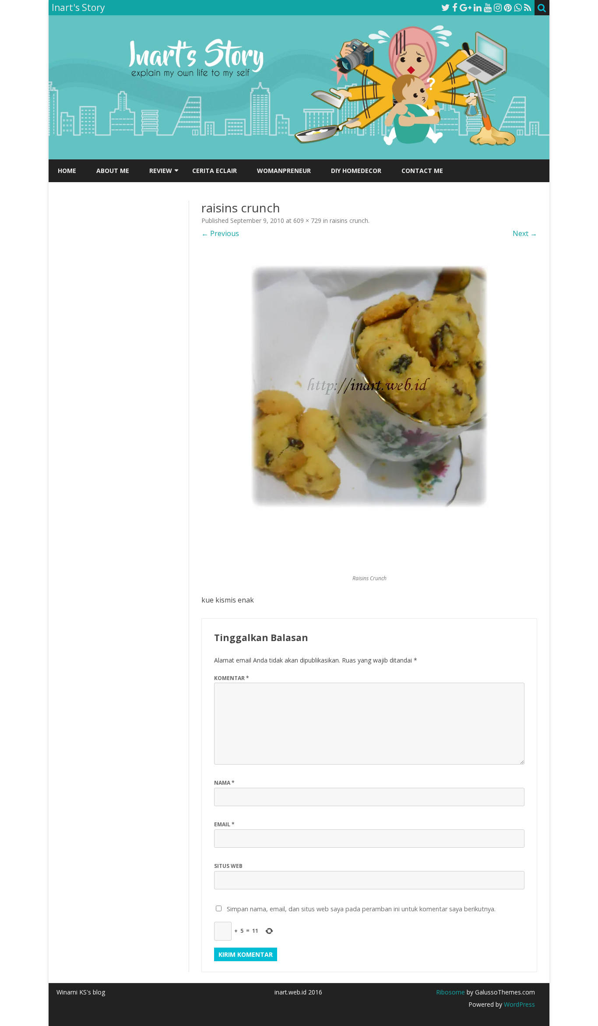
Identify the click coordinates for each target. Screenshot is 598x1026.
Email (224, 824)
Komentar (231, 678)
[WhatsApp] (518, 7)
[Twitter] (445, 7)
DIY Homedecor (356, 170)
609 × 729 (307, 220)
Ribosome (450, 992)
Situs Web (228, 866)
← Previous (220, 233)
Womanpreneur (284, 170)
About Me (112, 170)
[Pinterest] (508, 7)
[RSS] (527, 7)
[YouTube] (488, 7)
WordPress (518, 1004)
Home (67, 170)
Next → (525, 233)
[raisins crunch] (369, 410)
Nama (224, 782)
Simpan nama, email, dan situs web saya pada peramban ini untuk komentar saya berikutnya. (361, 909)
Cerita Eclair (214, 170)
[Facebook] (454, 7)
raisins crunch (349, 220)
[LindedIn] (478, 7)
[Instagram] (498, 7)
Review (160, 170)
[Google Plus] (465, 7)
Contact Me (422, 170)
